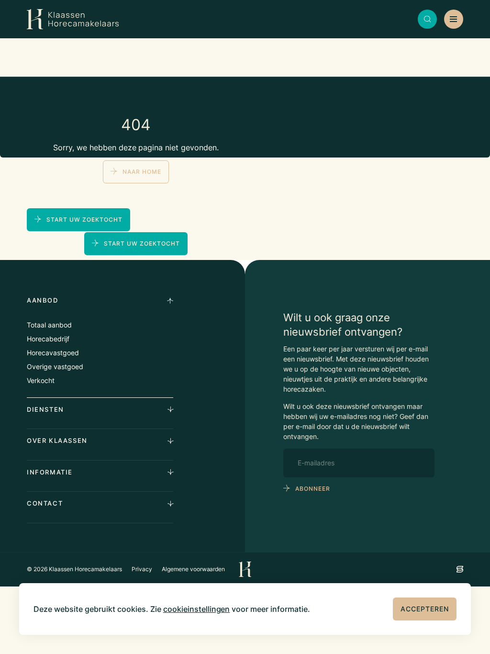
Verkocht (41, 380)
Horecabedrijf (48, 339)
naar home (141, 171)
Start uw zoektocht (84, 219)
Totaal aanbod (49, 325)
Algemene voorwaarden (193, 569)
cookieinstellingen (196, 609)
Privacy (142, 569)
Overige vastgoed (55, 366)
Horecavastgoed (53, 353)
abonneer (312, 488)
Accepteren (425, 609)
